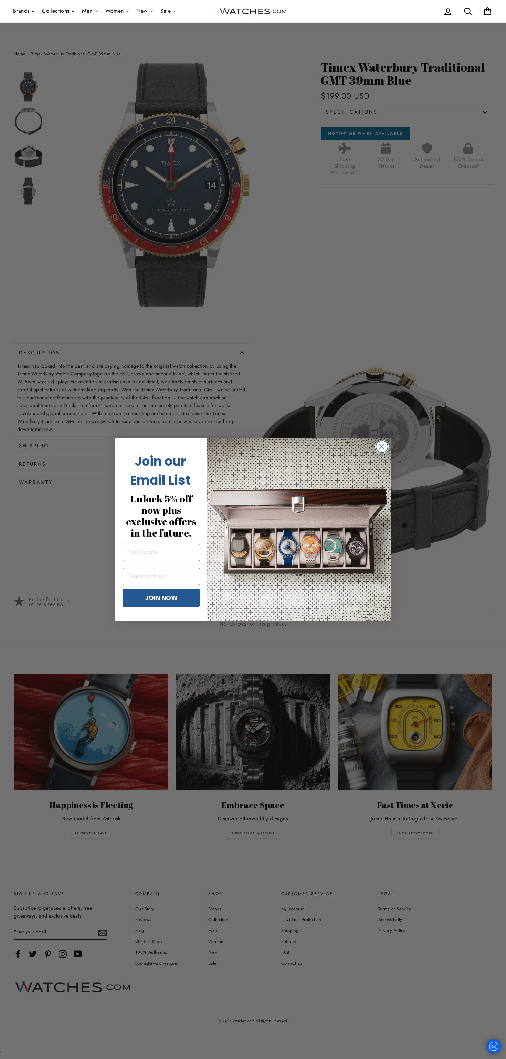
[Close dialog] (382, 447)
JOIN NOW (161, 597)
